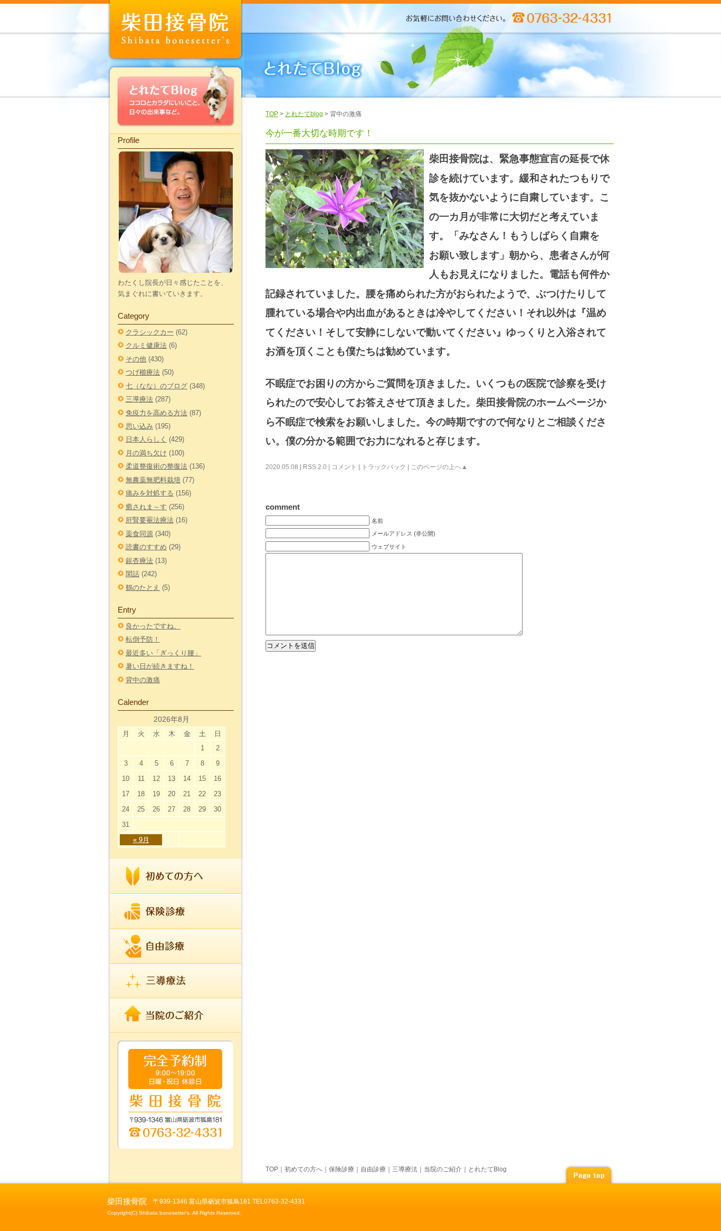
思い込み (139, 426)
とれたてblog (304, 114)
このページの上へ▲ (439, 467)
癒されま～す (146, 507)
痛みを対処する (150, 493)
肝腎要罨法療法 (150, 520)
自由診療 (175, 946)
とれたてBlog (175, 98)
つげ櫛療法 (143, 372)
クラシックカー (150, 332)
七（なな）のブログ (156, 386)
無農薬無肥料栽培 (153, 480)
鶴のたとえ (143, 587)
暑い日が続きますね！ (160, 666)
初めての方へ (175, 876)
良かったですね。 (153, 626)
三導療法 (139, 399)
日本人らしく (146, 439)
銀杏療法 (139, 561)
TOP (271, 114)
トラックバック (384, 467)
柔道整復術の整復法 (156, 466)
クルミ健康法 (146, 345)
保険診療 (175, 911)
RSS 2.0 (315, 467)
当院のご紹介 (175, 1015)
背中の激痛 (143, 680)
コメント (344, 467)
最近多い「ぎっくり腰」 (163, 653)
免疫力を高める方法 (156, 413)
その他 (136, 359)
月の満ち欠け (146, 453)
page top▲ (588, 1174)
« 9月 (141, 840)
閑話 (132, 574)
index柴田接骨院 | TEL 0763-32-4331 (175, 31)
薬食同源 (139, 534)
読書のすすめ (146, 547)
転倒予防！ (143, 639)
